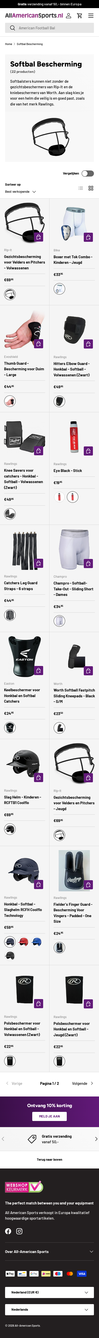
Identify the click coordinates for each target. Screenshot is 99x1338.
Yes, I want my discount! (49, 699)
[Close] (90, 624)
